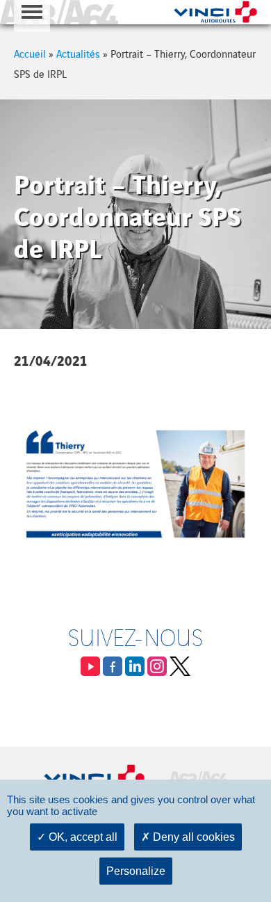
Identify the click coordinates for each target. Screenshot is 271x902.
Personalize (135, 871)
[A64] (59, 12)
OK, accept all (81, 837)
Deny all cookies (192, 837)
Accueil (30, 53)
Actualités (78, 53)
